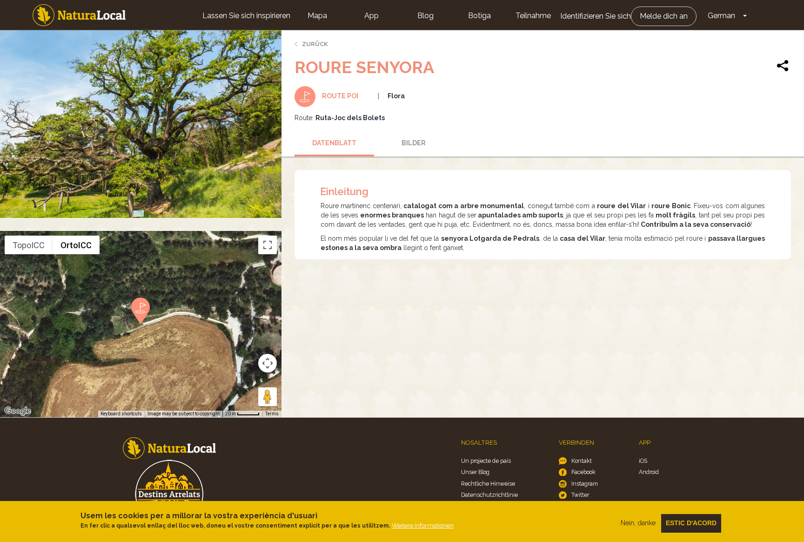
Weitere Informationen (423, 525)
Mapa (317, 15)
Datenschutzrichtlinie (489, 494)
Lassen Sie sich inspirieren (246, 15)
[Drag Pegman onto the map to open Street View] (267, 396)
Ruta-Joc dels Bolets (350, 118)
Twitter (580, 494)
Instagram (584, 483)
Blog (425, 15)
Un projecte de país (486, 460)
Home (79, 15)
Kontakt (581, 460)
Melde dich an (664, 16)
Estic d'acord (691, 523)
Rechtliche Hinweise (488, 483)
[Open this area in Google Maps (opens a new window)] (17, 411)
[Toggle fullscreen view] (267, 245)
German (721, 15)
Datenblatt (334, 143)
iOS (643, 460)
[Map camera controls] (267, 363)
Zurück (315, 44)
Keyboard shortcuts (121, 413)
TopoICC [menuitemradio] (29, 245)
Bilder (414, 143)
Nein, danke (638, 523)
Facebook (583, 471)
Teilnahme (533, 15)
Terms (272, 413)
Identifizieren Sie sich (595, 16)
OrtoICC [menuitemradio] (76, 245)
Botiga (479, 15)
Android (649, 471)
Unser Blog (475, 471)
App (371, 15)
